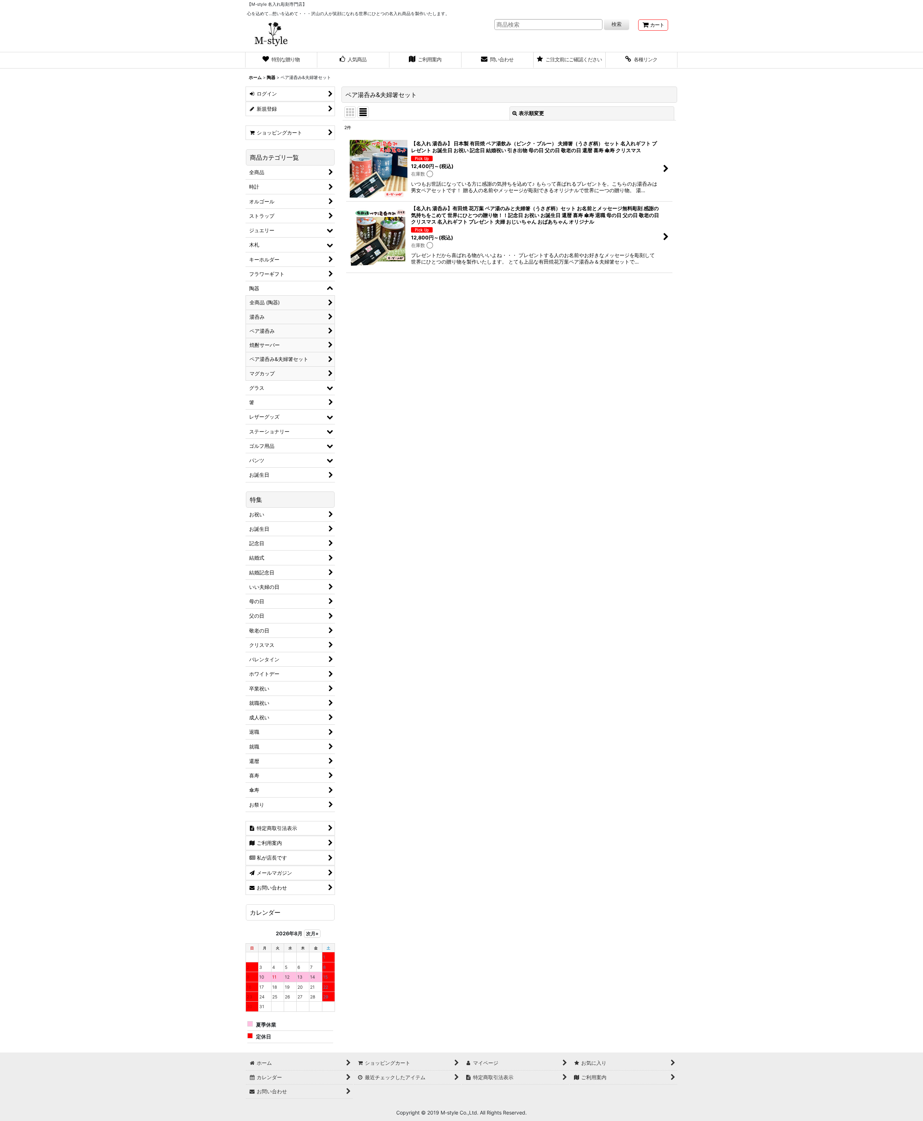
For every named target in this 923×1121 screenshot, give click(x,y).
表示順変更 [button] (531, 113)
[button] (642, 60)
